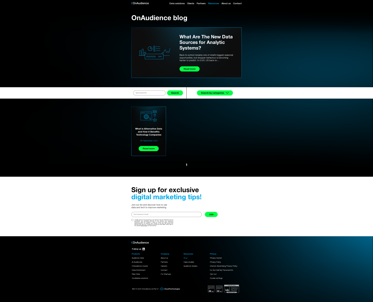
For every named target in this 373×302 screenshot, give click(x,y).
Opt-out (213, 274)
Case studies (189, 262)
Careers (164, 266)
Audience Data (138, 258)
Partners (201, 3)
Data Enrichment (138, 270)
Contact (237, 3)
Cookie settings (216, 278)
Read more (149, 148)
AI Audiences (137, 262)
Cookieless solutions (140, 278)
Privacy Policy (215, 262)
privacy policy (144, 225)
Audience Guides (190, 266)
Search (175, 93)
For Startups (166, 274)
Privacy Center (216, 258)
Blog (185, 258)
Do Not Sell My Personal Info (221, 270)
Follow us (136, 249)
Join (211, 214)
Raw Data (136, 274)
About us (226, 3)
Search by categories (212, 93)
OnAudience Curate (140, 266)
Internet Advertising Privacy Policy (223, 266)
